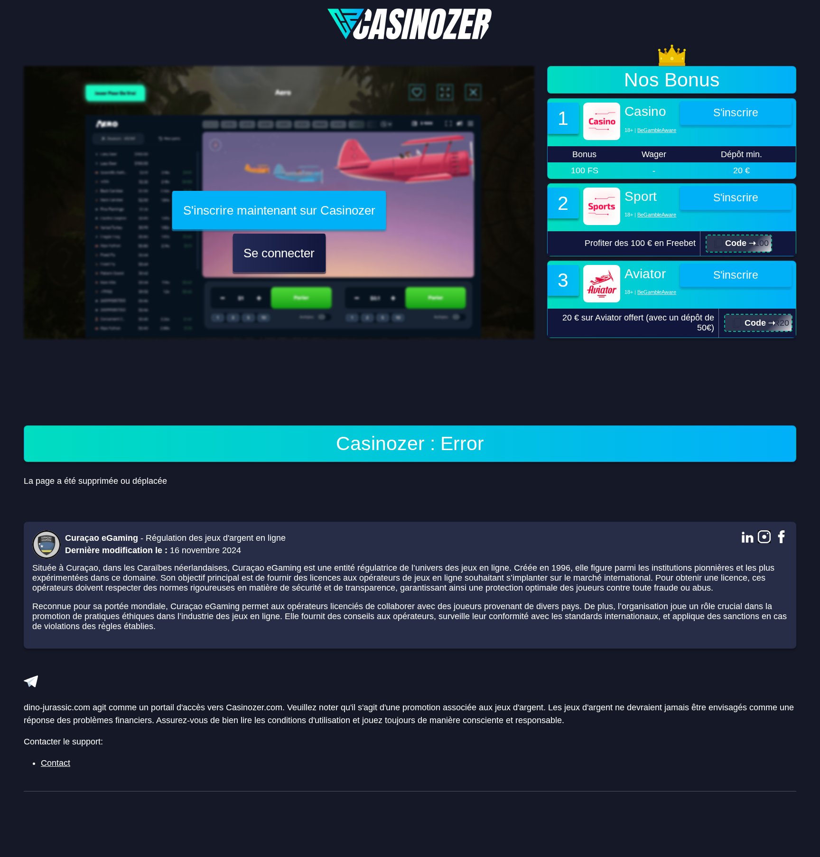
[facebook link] (781, 538)
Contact (55, 763)
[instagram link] (764, 538)
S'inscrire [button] (735, 113)
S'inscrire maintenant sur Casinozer (279, 210)
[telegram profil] (31, 681)
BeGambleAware (656, 130)
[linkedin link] (747, 538)
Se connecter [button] (279, 253)
